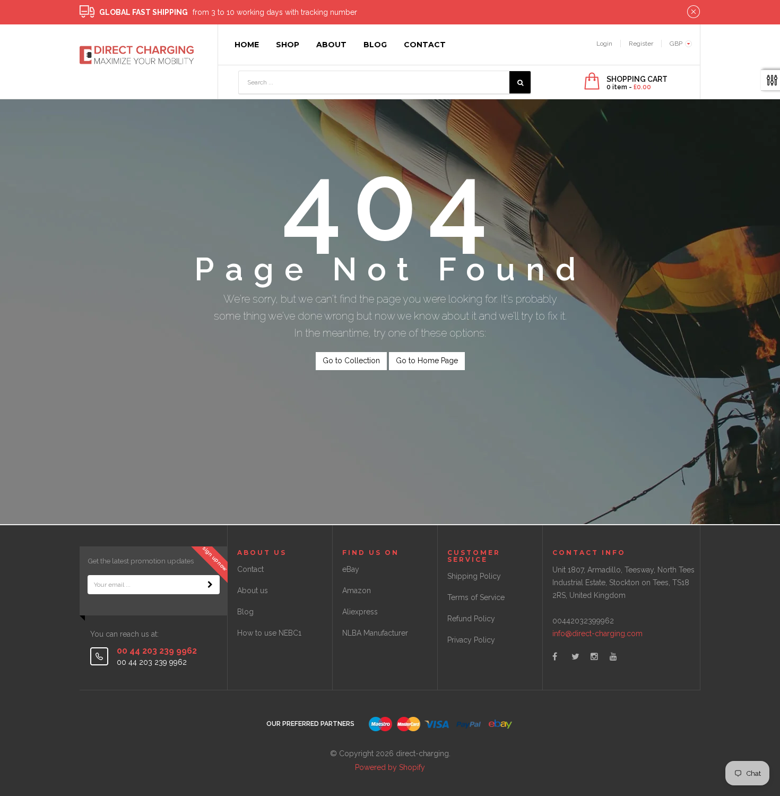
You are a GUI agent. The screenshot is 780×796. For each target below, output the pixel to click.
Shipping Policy (474, 576)
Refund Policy (471, 618)
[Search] (520, 82)
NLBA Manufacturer (375, 633)
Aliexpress (360, 611)
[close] (693, 12)
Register (641, 43)
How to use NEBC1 (269, 633)
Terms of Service (476, 597)
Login (604, 43)
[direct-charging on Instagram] (594, 657)
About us (252, 590)
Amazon (356, 590)
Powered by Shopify (390, 767)
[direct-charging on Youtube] (613, 657)
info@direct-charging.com (597, 633)
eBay (350, 569)
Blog (245, 611)
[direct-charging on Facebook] (554, 657)
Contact (250, 569)
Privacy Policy (471, 640)
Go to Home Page (427, 360)
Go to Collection (351, 360)
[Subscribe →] (210, 585)
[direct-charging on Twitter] (575, 657)
